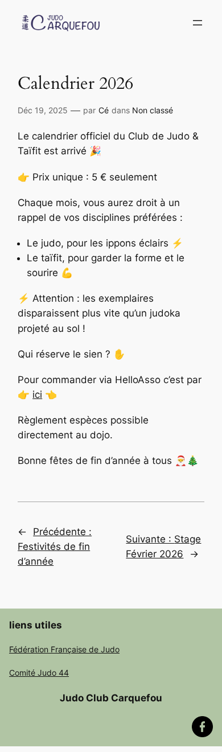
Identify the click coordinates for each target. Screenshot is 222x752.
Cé (103, 110)
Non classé (152, 110)
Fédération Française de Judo (64, 649)
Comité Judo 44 (39, 672)
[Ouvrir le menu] (197, 23)
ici (37, 394)
